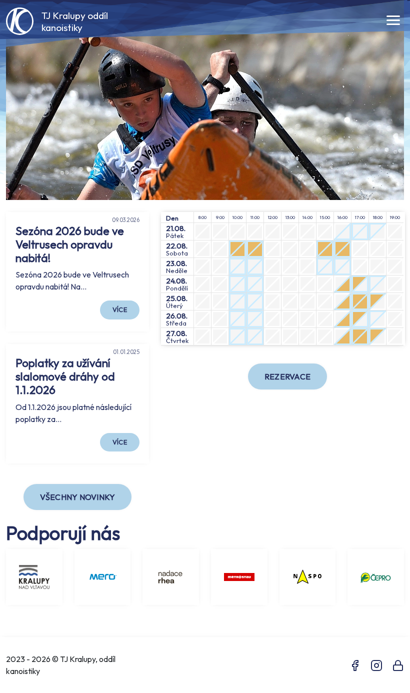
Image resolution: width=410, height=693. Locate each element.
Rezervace (287, 377)
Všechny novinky (78, 497)
